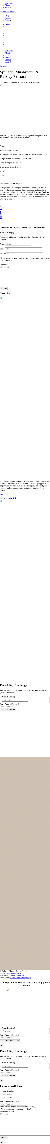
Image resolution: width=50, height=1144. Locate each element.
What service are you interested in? (17, 1107)
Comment (4, 265)
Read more (4, 494)
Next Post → (5, 220)
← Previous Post (6, 223)
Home (7, 24)
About (7, 5)
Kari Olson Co (15, 973)
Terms (18, 971)
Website (3, 254)
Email (2, 249)
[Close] (1, 1045)
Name (2, 244)
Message (7, 1111)
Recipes (8, 18)
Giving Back (10, 772)
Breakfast (3, 66)
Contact (8, 20)
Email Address (9, 704)
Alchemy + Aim (20, 975)
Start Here (9, 3)
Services (8, 7)
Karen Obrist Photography (20, 978)
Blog (7, 16)
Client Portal (9, 774)
